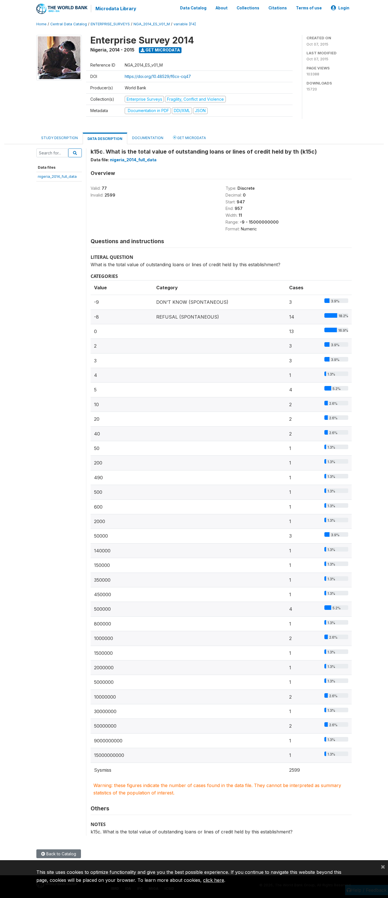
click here (213, 880)
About (222, 8)
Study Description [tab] (59, 138)
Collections (248, 8)
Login (343, 8)
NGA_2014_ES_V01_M (151, 24)
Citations (277, 8)
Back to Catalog (60, 853)
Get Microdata (162, 50)
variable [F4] (185, 24)
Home (41, 24)
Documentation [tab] (147, 138)
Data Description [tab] (104, 139)
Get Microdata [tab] (191, 138)
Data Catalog (193, 8)
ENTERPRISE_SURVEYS (110, 24)
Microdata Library (115, 8)
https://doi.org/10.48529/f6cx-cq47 (158, 76)
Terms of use (309, 8)
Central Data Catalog (68, 24)
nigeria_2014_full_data (57, 176)
